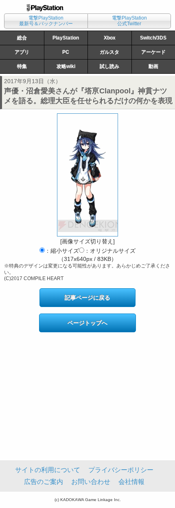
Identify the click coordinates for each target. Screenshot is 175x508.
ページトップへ (87, 323)
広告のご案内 (43, 481)
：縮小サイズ (62, 250)
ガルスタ (109, 52)
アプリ (22, 52)
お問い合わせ (90, 481)
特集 (22, 66)
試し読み (109, 66)
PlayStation (65, 38)
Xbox (110, 38)
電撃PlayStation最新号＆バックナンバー (46, 21)
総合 (22, 38)
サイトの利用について (47, 469)
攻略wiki (66, 66)
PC (65, 52)
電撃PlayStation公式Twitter (129, 21)
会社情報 (131, 481)
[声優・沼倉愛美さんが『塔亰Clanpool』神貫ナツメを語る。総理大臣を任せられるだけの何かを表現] (87, 174)
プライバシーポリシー (120, 469)
